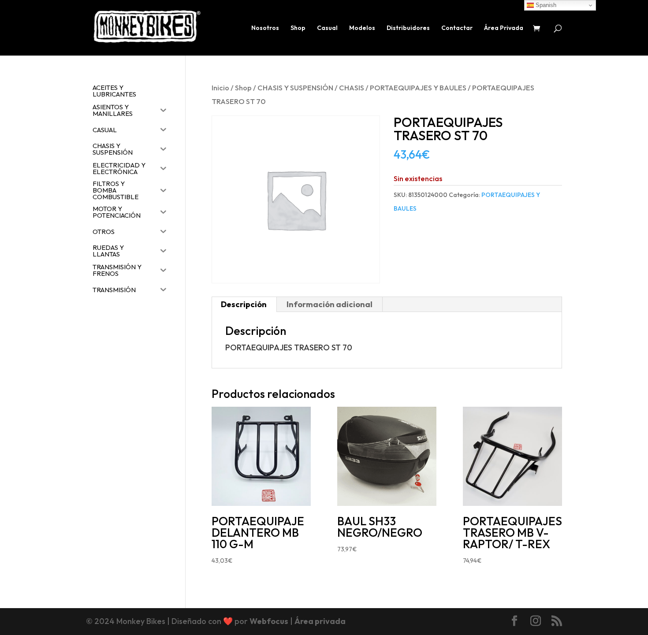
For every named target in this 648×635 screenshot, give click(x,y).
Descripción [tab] (244, 304)
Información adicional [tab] (329, 304)
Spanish (545, 5)
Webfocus (269, 621)
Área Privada (503, 28)
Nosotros (265, 28)
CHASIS (351, 87)
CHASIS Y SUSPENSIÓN (295, 87)
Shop (297, 28)
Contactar (457, 28)
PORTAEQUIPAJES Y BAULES (418, 87)
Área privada (320, 621)
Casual (327, 28)
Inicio (220, 87)
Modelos (362, 28)
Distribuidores (408, 28)
